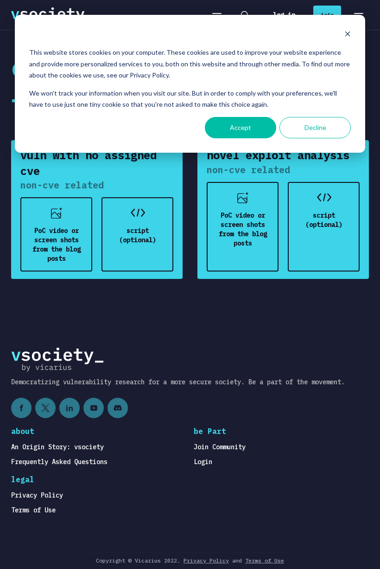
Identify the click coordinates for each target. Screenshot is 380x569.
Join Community (220, 447)
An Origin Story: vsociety (57, 447)
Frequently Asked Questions (59, 462)
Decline (315, 127)
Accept (240, 127)
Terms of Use (33, 510)
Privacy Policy (37, 495)
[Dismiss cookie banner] (347, 35)
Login (203, 462)
